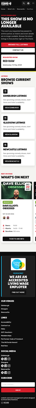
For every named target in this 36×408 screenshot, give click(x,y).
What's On (11, 9)
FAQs (3, 329)
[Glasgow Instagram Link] (9, 365)
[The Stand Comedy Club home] (6, 3)
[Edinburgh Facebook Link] (5, 359)
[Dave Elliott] (4, 217)
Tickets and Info (16, 239)
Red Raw (4, 346)
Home (3, 9)
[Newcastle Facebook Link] (5, 372)
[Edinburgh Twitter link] (2, 359)
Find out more (18, 292)
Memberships (6, 336)
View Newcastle (12, 161)
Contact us (18, 50)
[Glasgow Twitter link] (2, 365)
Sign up (18, 390)
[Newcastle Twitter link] (2, 372)
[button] (33, 3)
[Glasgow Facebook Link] (5, 365)
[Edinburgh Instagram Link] (9, 359)
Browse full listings (18, 45)
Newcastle (21, 9)
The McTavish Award (9, 342)
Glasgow (4, 309)
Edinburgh (5, 305)
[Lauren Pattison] (8, 217)
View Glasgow (11, 134)
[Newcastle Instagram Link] (9, 372)
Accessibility (6, 322)
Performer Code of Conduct (12, 339)
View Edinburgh (12, 108)
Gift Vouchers (6, 332)
